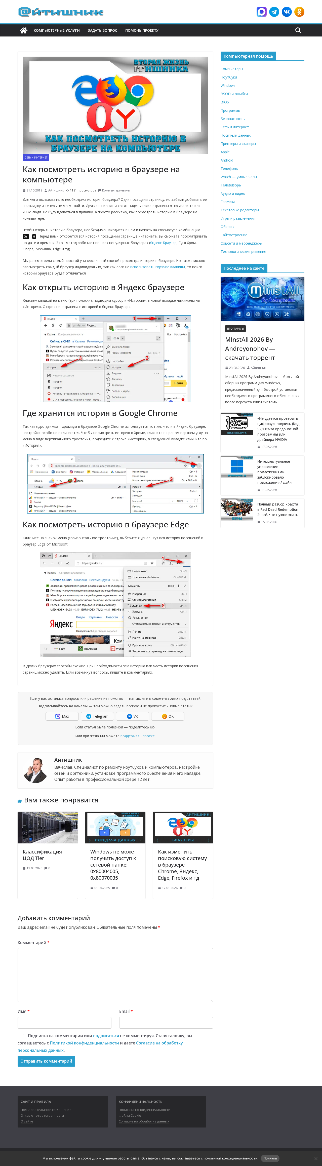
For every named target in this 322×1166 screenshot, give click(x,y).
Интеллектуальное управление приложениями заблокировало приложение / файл (274, 472)
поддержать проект (137, 735)
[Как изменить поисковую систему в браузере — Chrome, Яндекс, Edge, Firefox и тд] (183, 815)
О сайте (27, 1121)
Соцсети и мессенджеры (241, 243)
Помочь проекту (141, 30)
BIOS (225, 102)
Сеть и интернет (36, 157)
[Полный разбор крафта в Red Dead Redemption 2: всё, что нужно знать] (237, 513)
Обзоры (227, 226)
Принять (270, 1158)
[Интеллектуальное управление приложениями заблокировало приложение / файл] (237, 476)
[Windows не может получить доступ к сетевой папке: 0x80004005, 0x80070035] (115, 815)
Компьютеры (232, 68)
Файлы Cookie (130, 1115)
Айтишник (56, 190)
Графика (228, 201)
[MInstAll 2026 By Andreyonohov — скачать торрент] (262, 299)
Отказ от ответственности (42, 1115)
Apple (225, 151)
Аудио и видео (233, 193)
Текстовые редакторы (240, 210)
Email (126, 1011)
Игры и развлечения (238, 218)
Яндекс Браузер (163, 242)
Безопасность (233, 118)
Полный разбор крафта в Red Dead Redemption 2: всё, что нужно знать (277, 509)
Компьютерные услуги (57, 30)
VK (136, 716)
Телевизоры (231, 185)
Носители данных (236, 135)
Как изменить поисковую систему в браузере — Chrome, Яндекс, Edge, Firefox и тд (182, 864)
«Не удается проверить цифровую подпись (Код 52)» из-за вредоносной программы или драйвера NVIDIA (278, 429)
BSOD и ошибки (234, 93)
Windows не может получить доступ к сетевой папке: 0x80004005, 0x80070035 (113, 864)
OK (171, 716)
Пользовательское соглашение (46, 1109)
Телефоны (229, 168)
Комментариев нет (116, 190)
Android (227, 160)
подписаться (106, 1035)
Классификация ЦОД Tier (42, 855)
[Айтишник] (24, 30)
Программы (230, 110)
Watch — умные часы (239, 176)
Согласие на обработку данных (144, 1121)
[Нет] (315, 1158)
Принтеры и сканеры (238, 143)
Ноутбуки (229, 77)
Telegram (100, 716)
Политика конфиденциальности (144, 1109)
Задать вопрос (102, 30)
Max (65, 716)
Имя (24, 1011)
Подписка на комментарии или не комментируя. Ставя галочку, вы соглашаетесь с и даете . (105, 1043)
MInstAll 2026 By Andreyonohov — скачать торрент (250, 348)
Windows (228, 85)
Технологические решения (243, 251)
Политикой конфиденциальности (84, 1043)
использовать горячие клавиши (157, 266)
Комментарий (34, 942)
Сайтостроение (234, 234)
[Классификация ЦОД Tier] (48, 815)
